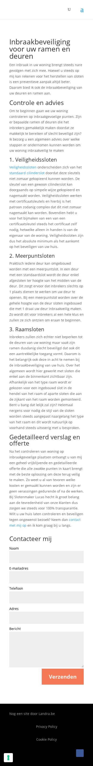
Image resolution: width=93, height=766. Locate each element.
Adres (14, 608)
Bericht (15, 628)
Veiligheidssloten (22, 167)
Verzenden (63, 676)
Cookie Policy (46, 739)
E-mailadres (18, 568)
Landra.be (47, 713)
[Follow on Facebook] (80, 753)
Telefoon (16, 588)
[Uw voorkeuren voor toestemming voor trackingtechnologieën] (8, 757)
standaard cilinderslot (27, 173)
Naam (14, 548)
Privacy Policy (46, 726)
